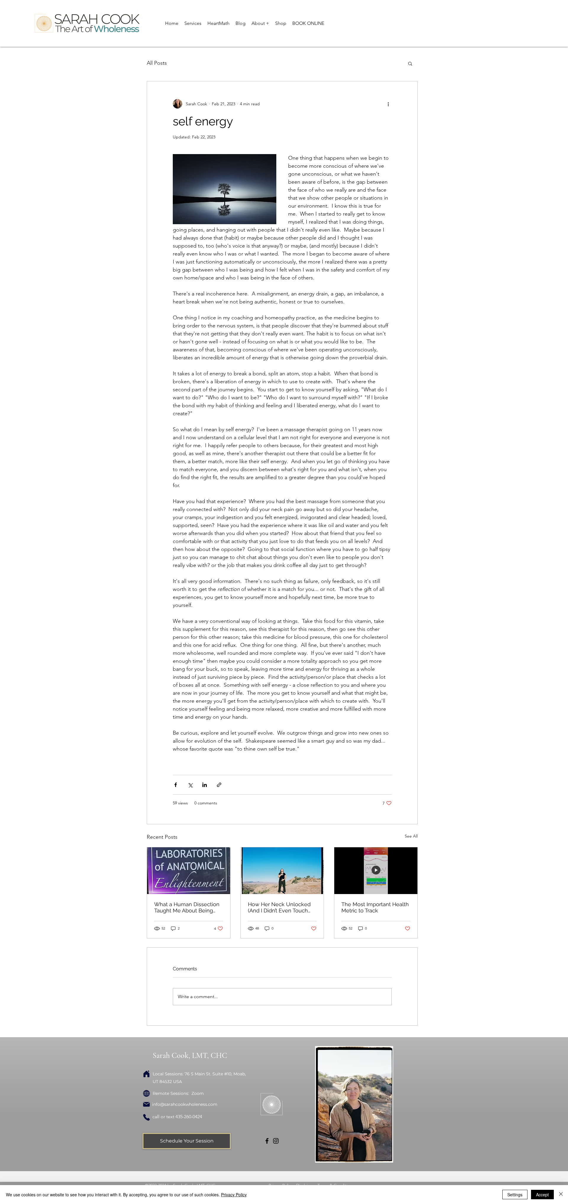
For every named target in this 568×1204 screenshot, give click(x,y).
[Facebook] (267, 1141)
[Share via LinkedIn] (204, 785)
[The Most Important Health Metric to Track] (375, 870)
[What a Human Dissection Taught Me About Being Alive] (188, 870)
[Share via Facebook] (175, 785)
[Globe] (146, 1093)
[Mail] (146, 1104)
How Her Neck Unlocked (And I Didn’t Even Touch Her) (279, 907)
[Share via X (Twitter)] (190, 785)
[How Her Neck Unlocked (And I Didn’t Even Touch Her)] (282, 870)
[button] (192, 23)
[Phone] (146, 1117)
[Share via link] (219, 785)
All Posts (157, 63)
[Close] (560, 1194)
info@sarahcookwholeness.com (184, 1104)
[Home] (146, 1074)
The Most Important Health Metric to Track (375, 907)
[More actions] (388, 103)
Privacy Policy (234, 1194)
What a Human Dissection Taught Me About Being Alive (187, 907)
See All (411, 836)
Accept (542, 1194)
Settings (514, 1194)
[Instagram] (276, 1141)
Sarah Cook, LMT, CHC (190, 1055)
